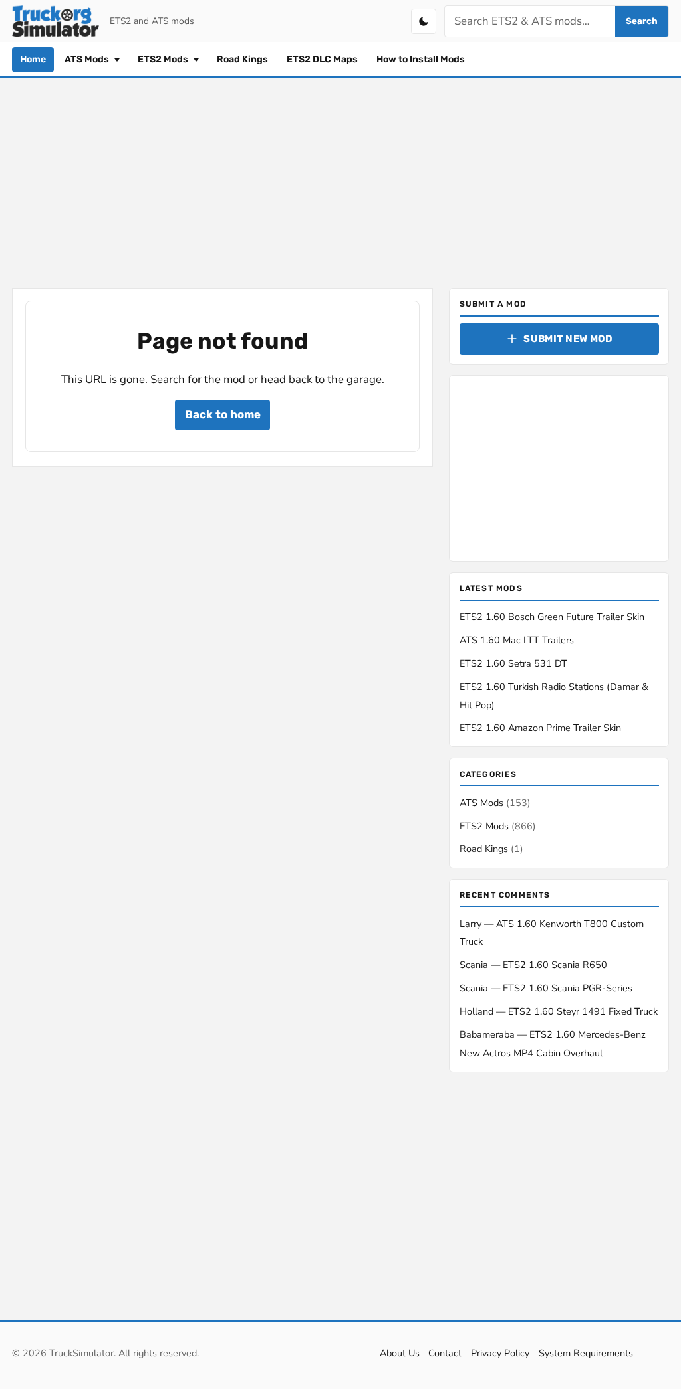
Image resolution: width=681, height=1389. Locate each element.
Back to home (223, 414)
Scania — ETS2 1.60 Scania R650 (533, 964)
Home (33, 59)
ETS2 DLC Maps (322, 59)
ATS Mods (88, 59)
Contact (445, 1353)
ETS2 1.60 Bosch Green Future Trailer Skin (552, 616)
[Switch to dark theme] (423, 21)
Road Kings (242, 59)
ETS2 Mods (164, 59)
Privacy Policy (500, 1353)
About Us (400, 1353)
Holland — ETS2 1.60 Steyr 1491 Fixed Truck (559, 1011)
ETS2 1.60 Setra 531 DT (513, 663)
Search (642, 21)
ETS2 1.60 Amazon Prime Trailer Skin (540, 727)
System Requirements (586, 1353)
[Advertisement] (340, 181)
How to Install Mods (420, 59)
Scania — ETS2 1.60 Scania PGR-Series (546, 988)
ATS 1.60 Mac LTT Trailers (517, 640)
